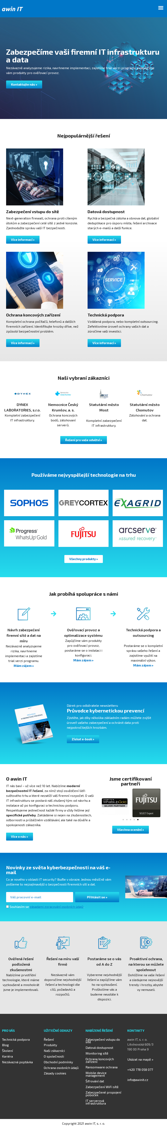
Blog (5, 1045)
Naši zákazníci (54, 1050)
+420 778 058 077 (140, 1069)
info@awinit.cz (137, 1080)
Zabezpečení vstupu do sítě (103, 1040)
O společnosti (54, 1056)
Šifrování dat (95, 1081)
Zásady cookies (55, 1073)
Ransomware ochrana (102, 1067)
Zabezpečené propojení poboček (103, 1093)
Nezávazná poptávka (17, 1062)
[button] (161, 7)
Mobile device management (96, 1074)
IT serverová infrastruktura (96, 1102)
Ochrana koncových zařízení (100, 1060)
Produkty (50, 1045)
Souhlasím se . (47, 907)
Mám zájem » (24, 665)
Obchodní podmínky (58, 1062)
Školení (7, 1050)
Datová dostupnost (99, 1047)
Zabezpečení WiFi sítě (102, 1087)
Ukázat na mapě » (140, 1059)
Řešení (49, 1039)
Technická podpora (16, 1039)
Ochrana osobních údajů (61, 1068)
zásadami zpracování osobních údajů (57, 907)
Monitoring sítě (97, 1053)
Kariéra (7, 1056)
